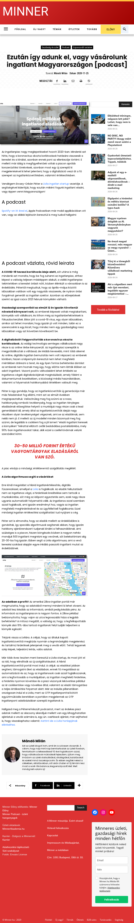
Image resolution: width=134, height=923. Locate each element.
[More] (79, 785)
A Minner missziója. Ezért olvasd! (65, 820)
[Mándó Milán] (12, 755)
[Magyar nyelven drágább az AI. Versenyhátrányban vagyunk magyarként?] (98, 221)
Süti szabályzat (10, 850)
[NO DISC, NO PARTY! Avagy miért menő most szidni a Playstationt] (98, 139)
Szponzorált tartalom (82, 47)
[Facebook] (56, 80)
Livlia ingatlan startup (56, 184)
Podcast (66, 47)
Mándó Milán (60, 73)
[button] (124, 29)
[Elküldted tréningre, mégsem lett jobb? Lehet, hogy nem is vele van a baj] (98, 119)
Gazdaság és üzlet (50, 47)
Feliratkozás (111, 899)
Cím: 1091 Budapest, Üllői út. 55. (65, 857)
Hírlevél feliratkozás (58, 828)
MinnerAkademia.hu (13, 828)
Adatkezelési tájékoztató (15, 847)
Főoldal (48, 919)
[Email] (72, 80)
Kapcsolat (52, 835)
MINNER (25, 11)
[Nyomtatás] (80, 80)
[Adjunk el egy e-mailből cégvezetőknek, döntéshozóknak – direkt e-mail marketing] (98, 175)
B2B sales (91, 919)
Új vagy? (59, 919)
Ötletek (80, 919)
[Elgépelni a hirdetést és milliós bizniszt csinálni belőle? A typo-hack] (98, 201)
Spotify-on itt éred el (14, 211)
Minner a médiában (58, 850)
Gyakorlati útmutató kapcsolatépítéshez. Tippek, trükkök (120, 158)
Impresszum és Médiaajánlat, (63, 842)
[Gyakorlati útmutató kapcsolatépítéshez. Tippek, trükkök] (98, 159)
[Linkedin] (64, 80)
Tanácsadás (105, 919)
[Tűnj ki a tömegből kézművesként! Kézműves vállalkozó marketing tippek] (98, 264)
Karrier (6, 839)
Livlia (35, 489)
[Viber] (88, 80)
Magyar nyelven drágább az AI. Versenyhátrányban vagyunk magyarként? (119, 224)
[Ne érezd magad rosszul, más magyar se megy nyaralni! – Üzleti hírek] (98, 244)
